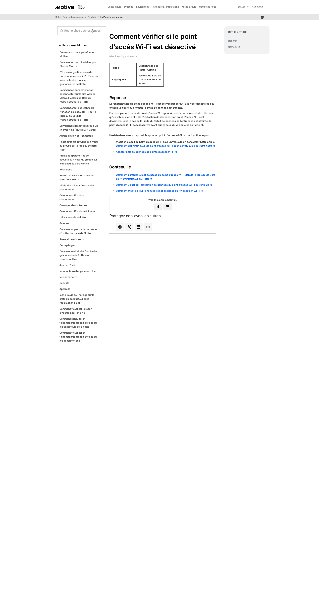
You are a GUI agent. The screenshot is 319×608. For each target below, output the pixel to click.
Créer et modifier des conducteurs (71, 197)
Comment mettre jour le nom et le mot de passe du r (147, 190)
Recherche (65, 169)
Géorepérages (67, 245)
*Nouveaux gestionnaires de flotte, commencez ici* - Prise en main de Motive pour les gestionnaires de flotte (78, 78)
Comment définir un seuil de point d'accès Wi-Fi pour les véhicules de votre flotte (164, 146)
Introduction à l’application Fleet (78, 271)
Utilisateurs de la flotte (72, 217)
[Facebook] (120, 227)
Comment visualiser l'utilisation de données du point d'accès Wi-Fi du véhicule (162, 185)
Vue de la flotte (68, 277)
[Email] (148, 227)
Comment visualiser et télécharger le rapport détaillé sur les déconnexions (78, 336)
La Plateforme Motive (111, 17)
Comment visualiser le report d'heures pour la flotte (75, 311)
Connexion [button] (258, 6)
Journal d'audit (68, 265)
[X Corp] (129, 227)
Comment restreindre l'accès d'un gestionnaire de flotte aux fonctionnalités (78, 255)
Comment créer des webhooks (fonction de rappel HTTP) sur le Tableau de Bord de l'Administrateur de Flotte (77, 114)
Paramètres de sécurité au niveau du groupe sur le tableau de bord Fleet (78, 145)
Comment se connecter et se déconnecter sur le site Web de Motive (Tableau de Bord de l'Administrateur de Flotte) (77, 96)
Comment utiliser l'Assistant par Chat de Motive (77, 64)
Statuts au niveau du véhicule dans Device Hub (76, 177)
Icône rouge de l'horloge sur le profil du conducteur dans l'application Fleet (76, 299)
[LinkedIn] (139, 227)
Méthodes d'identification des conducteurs (76, 187)
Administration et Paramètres (76, 135)
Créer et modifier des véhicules (77, 211)
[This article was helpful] (158, 206)
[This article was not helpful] (167, 206)
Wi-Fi (197, 190)
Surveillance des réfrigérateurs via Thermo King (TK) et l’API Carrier (78, 127)
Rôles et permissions (71, 239)
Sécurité (64, 283)
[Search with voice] (92, 31)
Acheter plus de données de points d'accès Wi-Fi (145, 152)
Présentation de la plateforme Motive (76, 54)
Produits (92, 17)
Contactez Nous (207, 6)
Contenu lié (234, 47)
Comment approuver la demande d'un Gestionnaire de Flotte (78, 231)
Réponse (233, 40)
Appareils (64, 289)
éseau (187, 190)
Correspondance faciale (73, 205)
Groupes (64, 223)
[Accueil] (70, 7)
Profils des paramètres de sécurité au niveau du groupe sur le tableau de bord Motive (78, 159)
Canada (241, 7)
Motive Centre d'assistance (69, 17)
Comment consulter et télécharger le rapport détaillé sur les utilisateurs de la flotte (78, 322)
